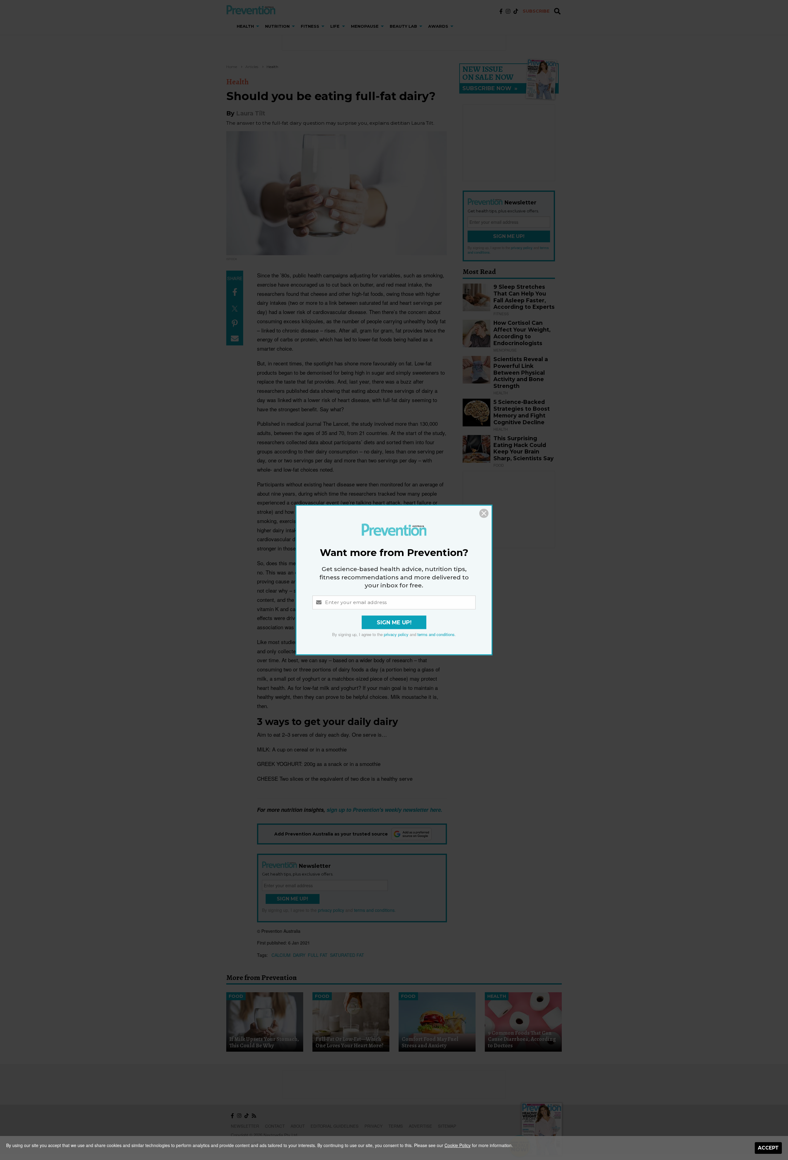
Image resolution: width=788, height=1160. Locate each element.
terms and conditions (436, 635)
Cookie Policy (457, 1145)
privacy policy (396, 635)
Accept (768, 1148)
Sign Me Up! (394, 622)
